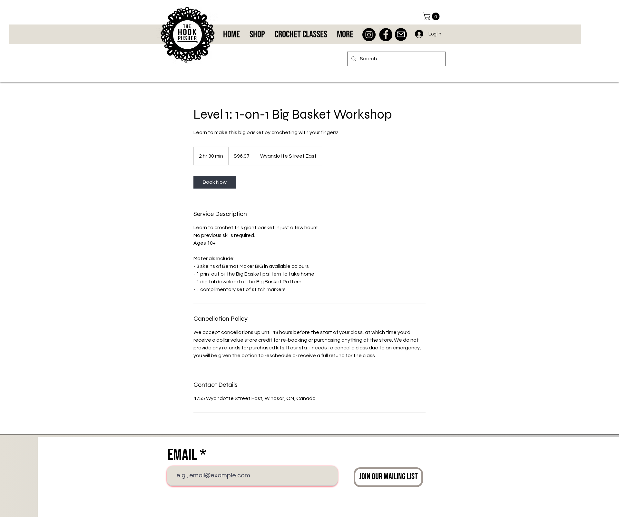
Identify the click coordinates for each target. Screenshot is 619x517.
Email (182, 455)
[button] (432, 16)
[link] (214, 182)
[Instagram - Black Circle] (369, 34)
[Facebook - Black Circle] (385, 34)
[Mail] (401, 34)
